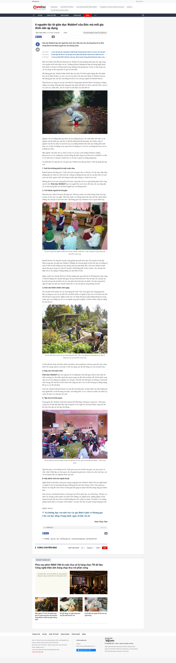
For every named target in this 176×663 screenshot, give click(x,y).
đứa (58, 539)
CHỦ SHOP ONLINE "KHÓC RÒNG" (87, 7)
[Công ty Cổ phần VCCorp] (110, 639)
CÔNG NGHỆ (77, 15)
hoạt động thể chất (91, 539)
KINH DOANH (65, 15)
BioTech (129, 7)
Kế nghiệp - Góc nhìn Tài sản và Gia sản (112, 7)
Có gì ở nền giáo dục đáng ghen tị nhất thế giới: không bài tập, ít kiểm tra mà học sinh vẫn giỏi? (78, 52)
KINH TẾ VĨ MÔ (51, 15)
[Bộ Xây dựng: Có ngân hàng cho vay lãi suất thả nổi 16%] (71, 604)
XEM (104, 548)
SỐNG (87, 15)
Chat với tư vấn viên (85, 650)
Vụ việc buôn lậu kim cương (59, 10)
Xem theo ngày (73, 548)
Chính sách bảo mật (37, 652)
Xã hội (44, 634)
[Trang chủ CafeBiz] (34, 15)
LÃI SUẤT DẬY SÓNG (67, 7)
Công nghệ (76, 634)
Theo (74, 527)
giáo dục (53, 539)
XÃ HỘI (40, 15)
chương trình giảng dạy (78, 539)
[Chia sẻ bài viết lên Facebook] (38, 44)
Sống (65, 33)
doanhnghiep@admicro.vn (87, 646)
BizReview (54, 7)
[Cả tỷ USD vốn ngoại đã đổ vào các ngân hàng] (96, 604)
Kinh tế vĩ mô (54, 634)
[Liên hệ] (53, 37)
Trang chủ (36, 634)
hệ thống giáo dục (65, 539)
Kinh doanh (65, 634)
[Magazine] (35, 1)
